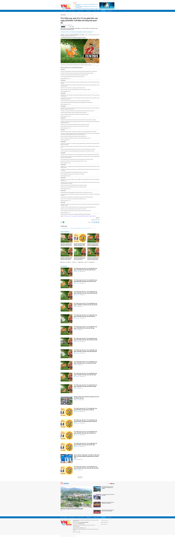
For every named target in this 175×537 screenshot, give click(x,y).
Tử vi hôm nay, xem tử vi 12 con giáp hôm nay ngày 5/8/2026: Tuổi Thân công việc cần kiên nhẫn (86, 467)
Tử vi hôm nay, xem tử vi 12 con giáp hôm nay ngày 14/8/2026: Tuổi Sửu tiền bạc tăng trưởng (85, 339)
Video (61, 510)
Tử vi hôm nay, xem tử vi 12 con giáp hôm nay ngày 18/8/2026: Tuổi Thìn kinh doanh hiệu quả (85, 292)
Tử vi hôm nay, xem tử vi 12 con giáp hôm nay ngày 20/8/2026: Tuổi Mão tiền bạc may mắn (85, 280)
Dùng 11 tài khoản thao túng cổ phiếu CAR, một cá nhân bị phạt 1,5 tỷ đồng (86, 8)
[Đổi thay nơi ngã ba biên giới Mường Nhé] (76, 496)
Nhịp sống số (80, 14)
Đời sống (103, 10)
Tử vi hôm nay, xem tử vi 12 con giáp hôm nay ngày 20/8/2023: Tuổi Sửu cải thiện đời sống (76, 32)
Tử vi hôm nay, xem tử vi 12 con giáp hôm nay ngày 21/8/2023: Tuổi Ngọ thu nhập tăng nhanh (77, 31)
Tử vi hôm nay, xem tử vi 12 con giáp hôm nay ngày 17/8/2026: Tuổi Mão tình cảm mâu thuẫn (85, 304)
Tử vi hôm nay (74, 262)
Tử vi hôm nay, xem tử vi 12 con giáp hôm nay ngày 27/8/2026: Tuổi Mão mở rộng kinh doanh (79, 244)
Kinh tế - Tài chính (72, 10)
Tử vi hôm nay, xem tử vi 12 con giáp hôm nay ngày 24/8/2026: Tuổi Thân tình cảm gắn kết (66, 258)
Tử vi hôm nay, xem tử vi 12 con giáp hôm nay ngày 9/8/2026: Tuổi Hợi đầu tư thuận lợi (85, 409)
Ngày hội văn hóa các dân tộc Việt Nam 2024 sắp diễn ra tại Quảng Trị (108, 503)
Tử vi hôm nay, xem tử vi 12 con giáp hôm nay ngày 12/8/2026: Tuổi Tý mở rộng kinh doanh (85, 362)
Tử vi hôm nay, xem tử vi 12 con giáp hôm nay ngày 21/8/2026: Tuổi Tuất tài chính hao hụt (85, 269)
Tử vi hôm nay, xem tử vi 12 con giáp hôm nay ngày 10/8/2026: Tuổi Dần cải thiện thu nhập (85, 385)
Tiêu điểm (65, 10)
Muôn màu (91, 14)
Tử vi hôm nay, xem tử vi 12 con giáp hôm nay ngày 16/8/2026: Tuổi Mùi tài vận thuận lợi (85, 315)
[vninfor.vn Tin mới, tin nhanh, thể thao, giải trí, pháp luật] (66, 6)
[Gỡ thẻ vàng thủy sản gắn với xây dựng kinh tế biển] (97, 497)
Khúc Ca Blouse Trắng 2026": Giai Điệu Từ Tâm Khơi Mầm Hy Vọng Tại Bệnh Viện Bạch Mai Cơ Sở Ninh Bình (86, 456)
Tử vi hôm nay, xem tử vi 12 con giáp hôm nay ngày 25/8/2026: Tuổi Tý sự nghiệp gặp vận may (93, 244)
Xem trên (109, 483)
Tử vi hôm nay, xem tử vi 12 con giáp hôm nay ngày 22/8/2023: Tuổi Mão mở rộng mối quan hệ (79, 216)
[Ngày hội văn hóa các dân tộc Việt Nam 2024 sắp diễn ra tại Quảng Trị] (97, 504)
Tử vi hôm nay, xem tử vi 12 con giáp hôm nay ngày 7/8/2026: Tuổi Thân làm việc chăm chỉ (85, 432)
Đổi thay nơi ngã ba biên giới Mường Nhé (72, 508)
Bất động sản (88, 10)
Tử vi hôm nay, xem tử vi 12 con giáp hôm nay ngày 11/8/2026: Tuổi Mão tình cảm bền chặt (85, 374)
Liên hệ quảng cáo (105, 522)
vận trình (86, 262)
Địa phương (109, 10)
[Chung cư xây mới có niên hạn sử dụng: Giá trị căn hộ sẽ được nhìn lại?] (66, 400)
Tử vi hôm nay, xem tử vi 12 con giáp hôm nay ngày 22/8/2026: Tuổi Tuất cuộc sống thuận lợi (93, 258)
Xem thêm (80, 477)
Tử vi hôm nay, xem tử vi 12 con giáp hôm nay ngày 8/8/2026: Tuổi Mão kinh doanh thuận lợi (85, 420)
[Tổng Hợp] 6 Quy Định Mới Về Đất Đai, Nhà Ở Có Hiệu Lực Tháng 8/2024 (108, 510)
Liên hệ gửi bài (104, 524)
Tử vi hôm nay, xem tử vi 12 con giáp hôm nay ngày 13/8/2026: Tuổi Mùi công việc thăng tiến (85, 350)
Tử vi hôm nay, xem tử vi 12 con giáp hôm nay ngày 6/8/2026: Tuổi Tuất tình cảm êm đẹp (85, 444)
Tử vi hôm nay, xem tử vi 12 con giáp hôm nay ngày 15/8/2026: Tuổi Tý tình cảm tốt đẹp (85, 327)
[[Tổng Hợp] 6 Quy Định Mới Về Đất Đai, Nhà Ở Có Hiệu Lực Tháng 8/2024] (97, 512)
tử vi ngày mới (68, 262)
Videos (66, 483)
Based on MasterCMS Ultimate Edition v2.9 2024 (68, 535)
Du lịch (75, 14)
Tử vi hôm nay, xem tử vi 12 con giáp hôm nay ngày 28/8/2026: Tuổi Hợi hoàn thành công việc (76, 228)
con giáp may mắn (80, 262)
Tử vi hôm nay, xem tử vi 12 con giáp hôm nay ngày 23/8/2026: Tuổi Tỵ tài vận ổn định (79, 258)
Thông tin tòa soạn (105, 520)
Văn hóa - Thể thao (70, 14)
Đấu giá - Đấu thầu (80, 10)
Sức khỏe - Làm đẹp (96, 10)
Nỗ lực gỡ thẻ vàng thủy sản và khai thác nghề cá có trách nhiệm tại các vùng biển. (107, 487)
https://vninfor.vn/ (92, 262)
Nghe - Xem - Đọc (85, 14)
